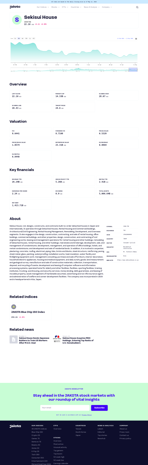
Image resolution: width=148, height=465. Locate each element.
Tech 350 (35, 455)
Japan (78, 435)
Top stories (102, 435)
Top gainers (58, 451)
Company (106, 7)
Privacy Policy (87, 415)
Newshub (101, 439)
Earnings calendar (61, 463)
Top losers (58, 454)
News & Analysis (90, 7)
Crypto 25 (36, 435)
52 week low (59, 460)
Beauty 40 (36, 445)
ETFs (64, 7)
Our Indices (42, 7)
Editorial (101, 432)
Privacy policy (125, 439)
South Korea (81, 432)
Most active (58, 444)
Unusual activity (60, 447)
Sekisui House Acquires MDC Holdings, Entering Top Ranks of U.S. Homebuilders (78, 340)
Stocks (54, 7)
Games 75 (36, 439)
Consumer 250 (38, 458)
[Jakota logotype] (15, 8)
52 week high (59, 457)
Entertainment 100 (39, 461)
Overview (57, 441)
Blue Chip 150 (37, 432)
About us (123, 429)
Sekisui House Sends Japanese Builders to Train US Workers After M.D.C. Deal (34, 340)
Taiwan (78, 429)
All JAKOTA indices (39, 429)
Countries (75, 7)
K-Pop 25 (35, 451)
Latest (100, 429)
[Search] (137, 7)
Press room (124, 432)
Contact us (124, 435)
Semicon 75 (36, 442)
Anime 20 (35, 448)
